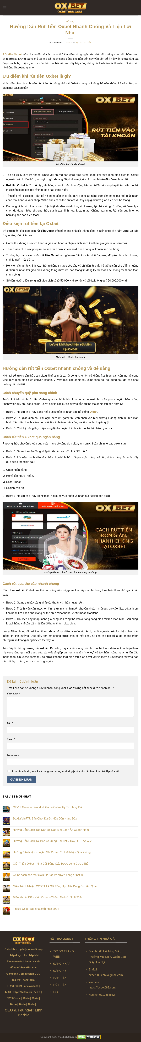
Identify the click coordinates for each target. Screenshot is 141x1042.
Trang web (13, 755)
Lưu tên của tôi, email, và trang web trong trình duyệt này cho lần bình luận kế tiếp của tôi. (65, 771)
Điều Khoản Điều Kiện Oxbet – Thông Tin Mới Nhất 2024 (48, 897)
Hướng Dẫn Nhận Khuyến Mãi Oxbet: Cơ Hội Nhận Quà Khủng (52, 852)
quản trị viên (83, 43)
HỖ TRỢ (70, 21)
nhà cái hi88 (31, 986)
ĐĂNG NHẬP (61, 963)
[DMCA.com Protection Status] (89, 1036)
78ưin (26, 998)
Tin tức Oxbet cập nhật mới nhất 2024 (36, 908)
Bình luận (13, 693)
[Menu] (5, 7)
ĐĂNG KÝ (60, 970)
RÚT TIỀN (60, 984)
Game (17, 998)
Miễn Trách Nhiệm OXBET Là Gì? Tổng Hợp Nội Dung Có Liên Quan (55, 886)
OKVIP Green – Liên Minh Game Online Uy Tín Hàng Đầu (48, 807)
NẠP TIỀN (60, 977)
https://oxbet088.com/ (102, 987)
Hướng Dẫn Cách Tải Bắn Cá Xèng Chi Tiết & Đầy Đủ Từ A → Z (52, 841)
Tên (10, 723)
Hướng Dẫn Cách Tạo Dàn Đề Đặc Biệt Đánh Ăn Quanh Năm (51, 829)
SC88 (37, 992)
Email (11, 739)
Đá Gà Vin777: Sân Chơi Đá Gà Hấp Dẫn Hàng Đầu (45, 818)
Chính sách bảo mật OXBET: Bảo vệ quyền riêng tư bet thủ (48, 875)
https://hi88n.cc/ (22, 992)
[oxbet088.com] (70, 8)
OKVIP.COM (14, 986)
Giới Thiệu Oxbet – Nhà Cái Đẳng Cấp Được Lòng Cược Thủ (50, 863)
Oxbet (93, 411)
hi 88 (8, 992)
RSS (56, 992)
